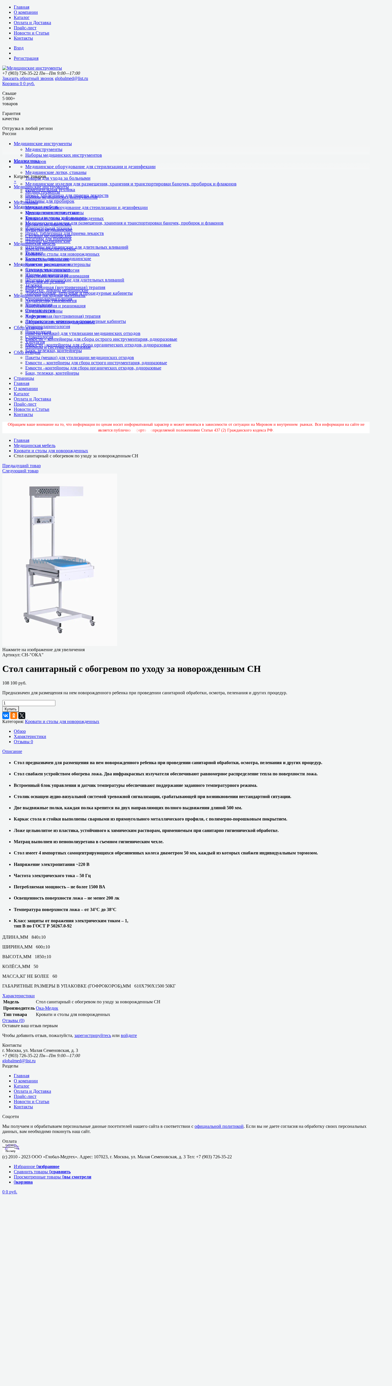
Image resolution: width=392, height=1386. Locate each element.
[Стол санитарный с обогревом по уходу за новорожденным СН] (59, 644)
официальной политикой (219, 1126)
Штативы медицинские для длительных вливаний (76, 247)
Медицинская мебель (34, 243)
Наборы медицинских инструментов (63, 155)
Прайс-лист (25, 27)
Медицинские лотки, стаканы (55, 172)
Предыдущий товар (21, 465)
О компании (26, 12)
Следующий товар (20, 470)
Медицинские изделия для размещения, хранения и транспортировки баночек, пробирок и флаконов (130, 184)
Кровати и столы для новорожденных (62, 254)
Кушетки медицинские (47, 264)
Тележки (33, 285)
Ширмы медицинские (46, 274)
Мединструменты (43, 149)
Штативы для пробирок (49, 201)
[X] (21, 715)
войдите (129, 1035)
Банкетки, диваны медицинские (56, 290)
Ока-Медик (47, 1008)
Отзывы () (13, 1020)
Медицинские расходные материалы (50, 295)
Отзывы (23, 741)
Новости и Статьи (31, 32)
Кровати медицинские (47, 259)
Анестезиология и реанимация (55, 305)
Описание (12, 751)
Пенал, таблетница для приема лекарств (64, 233)
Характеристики (30, 736)
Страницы (24, 378)
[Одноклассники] (13, 715)
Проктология (38, 331)
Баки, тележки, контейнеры (53, 350)
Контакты (23, 38)
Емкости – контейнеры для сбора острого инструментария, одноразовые (101, 339)
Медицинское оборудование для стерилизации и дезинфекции (90, 166)
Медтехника (26, 202)
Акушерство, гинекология (51, 300)
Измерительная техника (48, 228)
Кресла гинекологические (50, 248)
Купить (11, 709)
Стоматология (39, 336)
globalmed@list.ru (71, 78)
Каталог (22, 17)
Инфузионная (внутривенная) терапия (65, 287)
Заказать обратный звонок (28, 78)
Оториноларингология (47, 326)
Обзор (20, 731)
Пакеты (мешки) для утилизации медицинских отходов (82, 333)
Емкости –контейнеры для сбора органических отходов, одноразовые (98, 345)
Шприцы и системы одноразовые (58, 347)
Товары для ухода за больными (57, 178)
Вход (19, 47)
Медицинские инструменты (43, 143)
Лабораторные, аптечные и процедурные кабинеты (75, 321)
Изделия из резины (44, 310)
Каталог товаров (30, 161)
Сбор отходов (27, 352)
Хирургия (35, 342)
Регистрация (26, 58)
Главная (21, 7)
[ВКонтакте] (5, 715)
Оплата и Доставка (32, 22)
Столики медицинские (47, 269)
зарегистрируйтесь (92, 1035)
